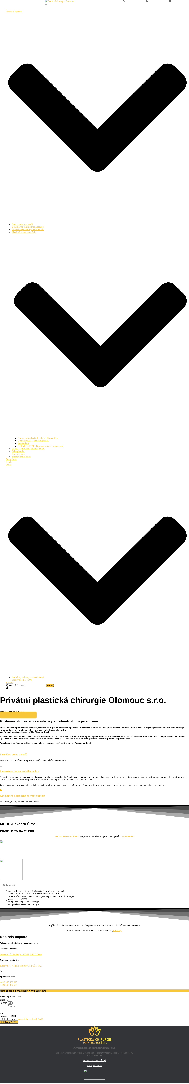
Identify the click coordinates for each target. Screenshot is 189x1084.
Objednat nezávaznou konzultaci (18, 715)
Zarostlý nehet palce (21, 456)
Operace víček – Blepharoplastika (33, 440)
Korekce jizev (18, 454)
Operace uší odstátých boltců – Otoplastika (38, 438)
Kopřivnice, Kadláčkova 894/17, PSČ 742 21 (21, 966)
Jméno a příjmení (8, 996)
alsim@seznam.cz (180, 1)
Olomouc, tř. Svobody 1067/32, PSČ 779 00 (21, 954)
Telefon (4, 1003)
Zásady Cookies (94, 1065)
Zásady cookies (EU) (22, 680)
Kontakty (117, 930)
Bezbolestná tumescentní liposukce (28, 227)
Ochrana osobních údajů (94, 1060)
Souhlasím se (24, 1019)
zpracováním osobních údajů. (30, 1019)
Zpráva (3, 1013)
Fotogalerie (11, 459)
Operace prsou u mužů (22, 224)
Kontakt (9, 682)
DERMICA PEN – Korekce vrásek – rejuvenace (40, 446)
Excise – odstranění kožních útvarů (28, 448)
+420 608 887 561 (157, 1)
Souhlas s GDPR (8, 1016)
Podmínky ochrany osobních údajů (28, 677)
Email (3, 999)
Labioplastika (18, 451)
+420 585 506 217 (134, 1)
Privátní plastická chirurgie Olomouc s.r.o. (25, 3)
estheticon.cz (128, 836)
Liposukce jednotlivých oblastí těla (28, 229)
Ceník (9, 462)
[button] (97, 221)
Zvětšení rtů (23, 443)
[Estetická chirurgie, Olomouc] (60, 1)
